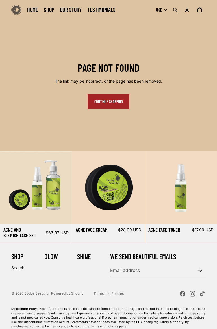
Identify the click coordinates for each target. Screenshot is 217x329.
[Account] (187, 10)
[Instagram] (192, 293)
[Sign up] (200, 270)
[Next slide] (208, 187)
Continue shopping (108, 101)
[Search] (175, 10)
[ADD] (63, 215)
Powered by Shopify (67, 293)
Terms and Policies (109, 293)
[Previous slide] (153, 187)
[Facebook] (182, 293)
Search (17, 267)
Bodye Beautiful (36, 293)
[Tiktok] (202, 293)
